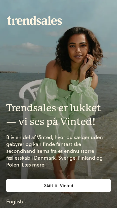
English (14, 201)
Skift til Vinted (58, 185)
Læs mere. (34, 164)
